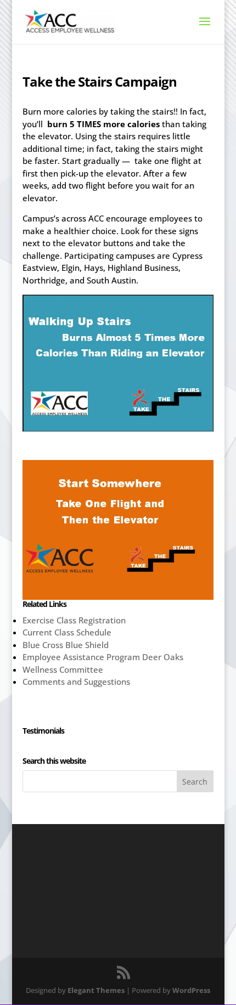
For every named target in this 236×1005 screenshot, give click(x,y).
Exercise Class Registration (74, 620)
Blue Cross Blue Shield (66, 644)
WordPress (191, 990)
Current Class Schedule (67, 632)
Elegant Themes (96, 990)
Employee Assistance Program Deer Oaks (103, 656)
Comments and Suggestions (76, 681)
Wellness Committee (63, 669)
